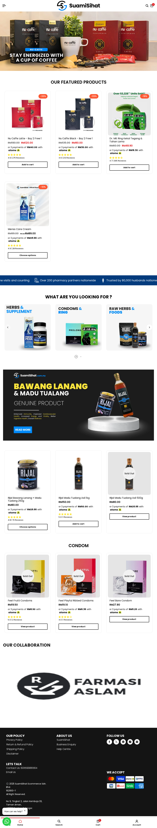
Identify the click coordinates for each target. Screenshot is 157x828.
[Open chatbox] (6, 821)
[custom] (109, 742)
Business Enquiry (66, 744)
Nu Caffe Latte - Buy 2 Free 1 (25, 138)
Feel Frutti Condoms (20, 600)
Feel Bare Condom (120, 600)
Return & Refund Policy (19, 744)
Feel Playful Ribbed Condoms (76, 600)
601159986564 (29, 768)
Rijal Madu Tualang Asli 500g (126, 497)
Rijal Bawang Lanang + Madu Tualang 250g (24, 499)
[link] (78, 41)
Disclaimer (12, 753)
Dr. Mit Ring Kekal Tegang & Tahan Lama (125, 140)
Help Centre (64, 749)
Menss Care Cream (19, 229)
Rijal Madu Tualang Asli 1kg (74, 497)
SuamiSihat (63, 740)
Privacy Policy (14, 740)
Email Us (11, 772)
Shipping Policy (15, 749)
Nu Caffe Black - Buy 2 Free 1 (76, 138)
